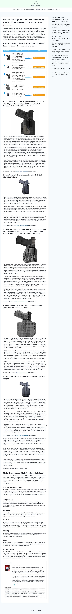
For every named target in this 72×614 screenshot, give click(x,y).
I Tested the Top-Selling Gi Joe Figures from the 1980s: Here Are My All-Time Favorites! (61, 26)
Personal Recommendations (28, 9)
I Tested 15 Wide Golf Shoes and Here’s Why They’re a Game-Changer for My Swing (21, 596)
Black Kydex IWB (10, 175)
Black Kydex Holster (12, 377)
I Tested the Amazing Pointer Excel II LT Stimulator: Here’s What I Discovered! (61, 45)
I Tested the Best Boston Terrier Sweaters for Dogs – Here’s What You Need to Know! (61, 38)
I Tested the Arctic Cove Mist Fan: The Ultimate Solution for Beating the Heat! (61, 74)
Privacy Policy (50, 9)
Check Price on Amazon (39, 57)
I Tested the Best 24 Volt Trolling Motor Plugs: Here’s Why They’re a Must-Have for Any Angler (60, 57)
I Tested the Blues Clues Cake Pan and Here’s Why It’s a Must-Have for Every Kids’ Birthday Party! (61, 32)
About (18, 9)
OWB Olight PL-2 (10, 305)
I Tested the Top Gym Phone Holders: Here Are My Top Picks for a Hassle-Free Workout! (61, 51)
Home (14, 9)
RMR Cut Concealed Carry (24, 106)
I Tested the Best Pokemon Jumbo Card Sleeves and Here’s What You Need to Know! (21, 589)
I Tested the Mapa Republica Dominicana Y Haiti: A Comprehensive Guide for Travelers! (22, 591)
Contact (58, 9)
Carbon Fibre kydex (11, 229)
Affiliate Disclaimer (41, 9)
